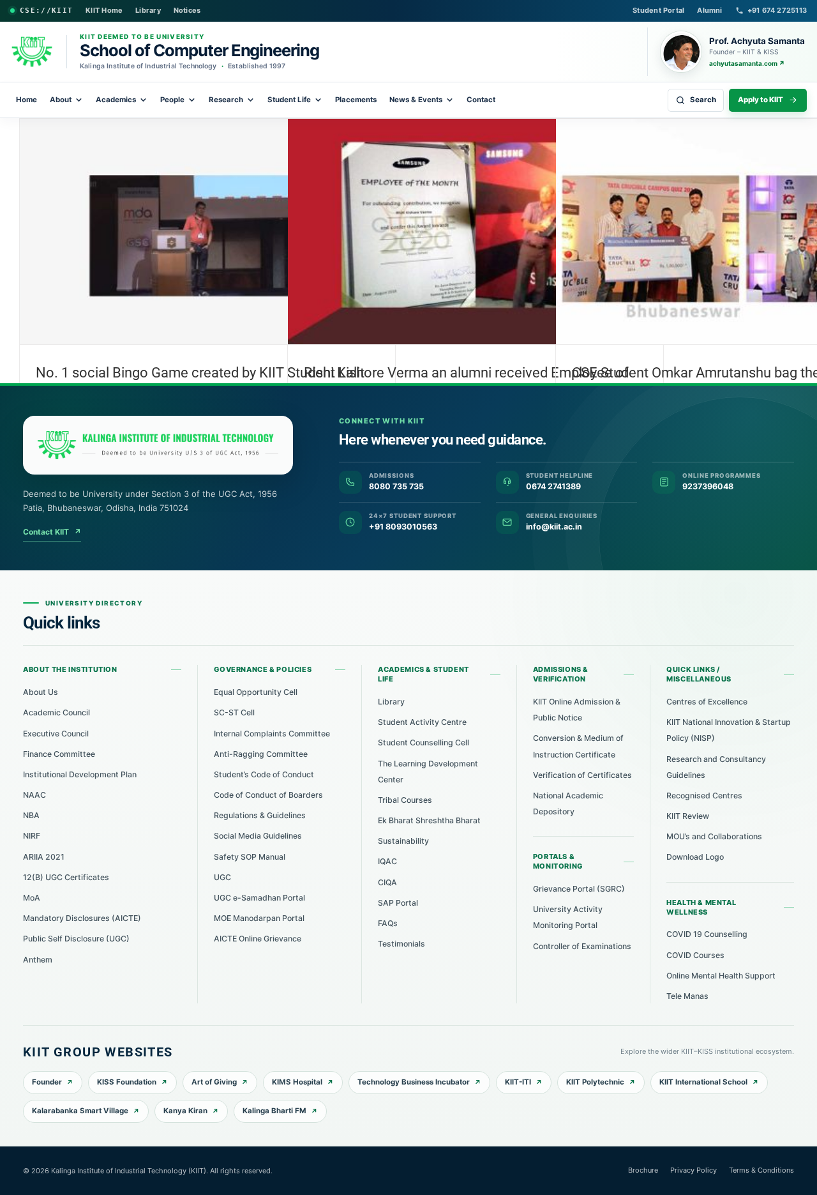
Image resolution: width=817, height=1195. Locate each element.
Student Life (289, 99)
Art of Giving (214, 1081)
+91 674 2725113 (777, 10)
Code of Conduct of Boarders (268, 795)
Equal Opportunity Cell (255, 692)
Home (26, 99)
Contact (481, 99)
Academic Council (56, 712)
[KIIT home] (158, 445)
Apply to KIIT (760, 99)
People (172, 99)
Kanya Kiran (185, 1110)
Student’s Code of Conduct (264, 774)
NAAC (34, 795)
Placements (356, 99)
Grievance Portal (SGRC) (579, 889)
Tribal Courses (405, 800)
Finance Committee (59, 754)
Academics (116, 99)
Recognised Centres (704, 795)
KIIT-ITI (518, 1081)
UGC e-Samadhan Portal (259, 897)
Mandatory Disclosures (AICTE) (82, 918)
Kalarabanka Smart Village (80, 1110)
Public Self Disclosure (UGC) (76, 938)
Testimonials (401, 943)
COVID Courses (695, 955)
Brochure (643, 1170)
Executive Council (56, 733)
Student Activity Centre (422, 722)
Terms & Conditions (761, 1170)
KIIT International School (703, 1081)
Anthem (37, 959)
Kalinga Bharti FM (274, 1110)
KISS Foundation (126, 1081)
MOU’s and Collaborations (714, 836)
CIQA (387, 882)
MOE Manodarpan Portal (259, 918)
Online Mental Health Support (721, 975)
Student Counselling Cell (423, 742)
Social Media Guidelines (258, 836)
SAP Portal (398, 903)
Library (148, 10)
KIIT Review (687, 816)
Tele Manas (687, 996)
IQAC (387, 861)
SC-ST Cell (234, 712)
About (60, 99)
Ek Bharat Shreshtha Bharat (429, 820)
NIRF (31, 836)
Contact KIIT (52, 532)
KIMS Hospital (297, 1081)
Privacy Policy (693, 1170)
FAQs (388, 923)
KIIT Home (104, 10)
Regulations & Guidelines (260, 815)
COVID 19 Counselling (706, 934)
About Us (40, 692)
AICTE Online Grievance (257, 938)
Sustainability (403, 841)
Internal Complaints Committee (272, 733)
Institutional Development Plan (80, 774)
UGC (222, 877)
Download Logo (695, 857)
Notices (187, 10)
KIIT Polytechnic (595, 1081)
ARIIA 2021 (43, 857)
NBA (31, 815)
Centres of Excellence (706, 701)
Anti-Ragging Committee (261, 754)
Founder (47, 1081)
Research (226, 99)
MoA (31, 897)
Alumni (709, 10)
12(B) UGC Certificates (66, 877)
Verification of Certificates (582, 775)
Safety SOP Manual (249, 857)
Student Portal (658, 10)
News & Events (415, 99)
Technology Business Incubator (413, 1081)
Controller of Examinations (582, 946)
